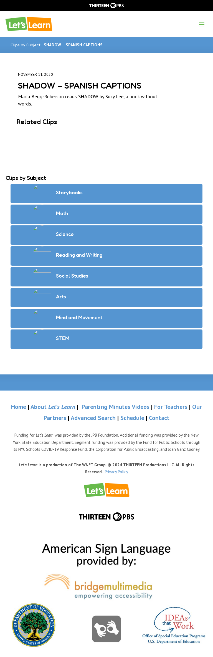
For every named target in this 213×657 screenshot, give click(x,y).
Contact (159, 418)
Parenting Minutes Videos (115, 407)
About (53, 407)
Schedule (133, 418)
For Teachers (170, 407)
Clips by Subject (25, 44)
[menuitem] (107, 490)
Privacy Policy (116, 471)
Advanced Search (94, 418)
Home (18, 407)
